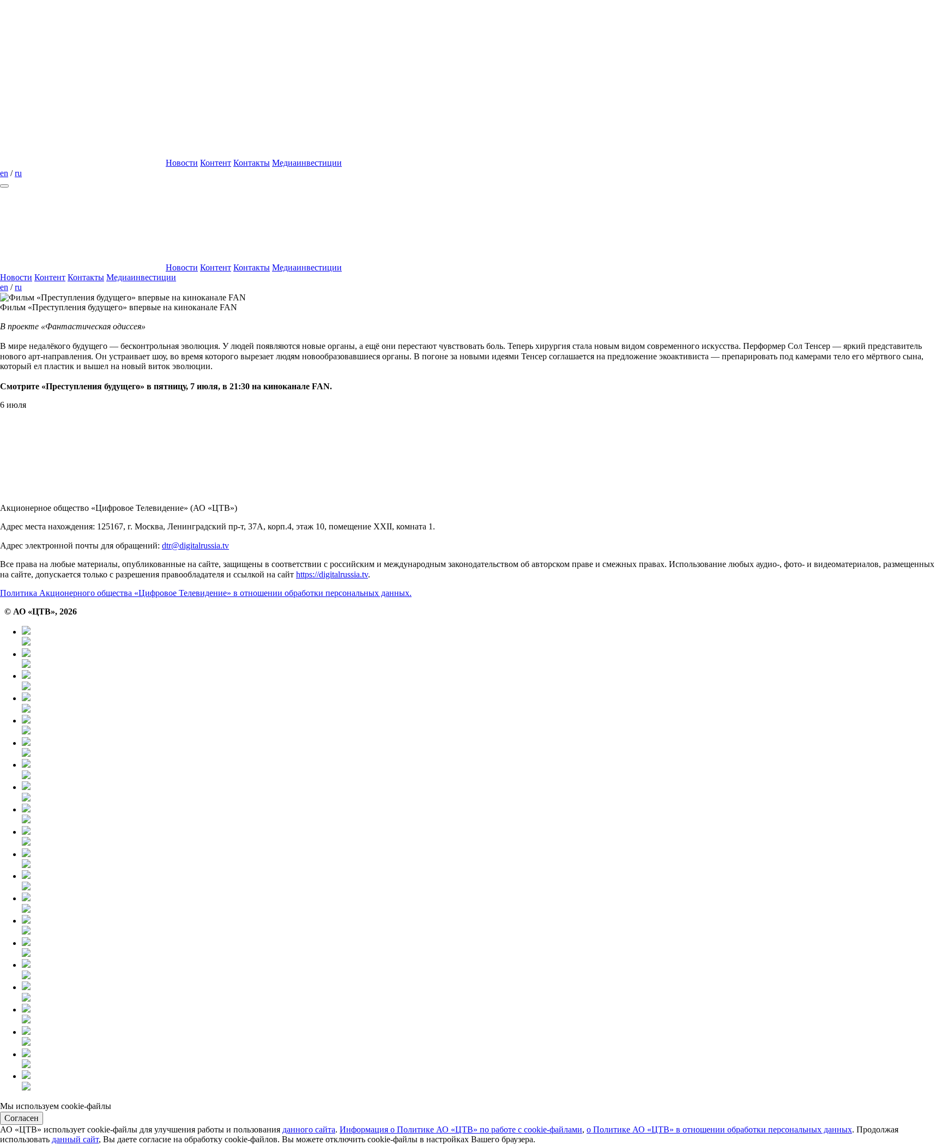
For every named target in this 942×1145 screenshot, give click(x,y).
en (4, 173)
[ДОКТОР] (482, 659)
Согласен (21, 1118)
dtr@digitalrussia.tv (195, 545)
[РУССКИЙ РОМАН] (482, 815)
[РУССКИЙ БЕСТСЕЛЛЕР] (482, 859)
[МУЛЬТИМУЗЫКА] (482, 1037)
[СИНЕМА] (482, 948)
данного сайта (308, 1129)
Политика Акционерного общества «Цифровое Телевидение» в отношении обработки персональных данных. (206, 593)
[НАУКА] (482, 748)
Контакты (251, 162)
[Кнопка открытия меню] (4, 186)
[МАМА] (482, 1015)
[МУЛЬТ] (482, 992)
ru (18, 173)
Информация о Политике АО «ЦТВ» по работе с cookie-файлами (461, 1129)
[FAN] (482, 904)
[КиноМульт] (482, 1081)
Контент (215, 162)
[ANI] (482, 1059)
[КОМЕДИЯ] (482, 926)
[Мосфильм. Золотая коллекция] (482, 770)
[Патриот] (482, 792)
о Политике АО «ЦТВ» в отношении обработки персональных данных (719, 1129)
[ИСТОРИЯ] (482, 726)
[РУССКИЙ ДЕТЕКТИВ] (482, 881)
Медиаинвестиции (307, 162)
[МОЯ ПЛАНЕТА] (482, 637)
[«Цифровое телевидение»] (82, 78)
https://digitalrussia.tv (332, 574)
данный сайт (75, 1139)
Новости (182, 162)
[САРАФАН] (482, 970)
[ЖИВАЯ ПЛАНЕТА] (482, 681)
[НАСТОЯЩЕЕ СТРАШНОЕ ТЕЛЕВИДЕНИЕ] (482, 837)
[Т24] (482, 703)
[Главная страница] (82, 162)
